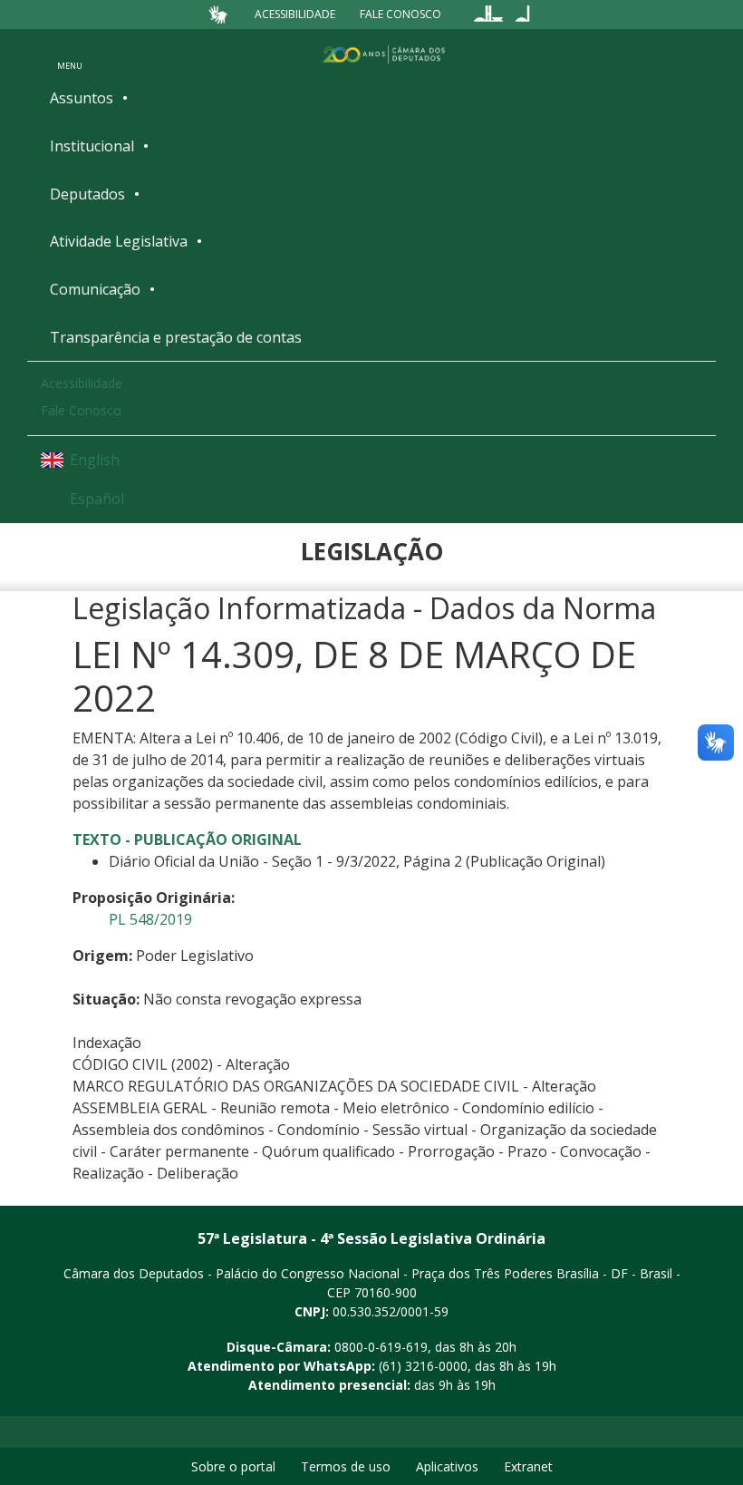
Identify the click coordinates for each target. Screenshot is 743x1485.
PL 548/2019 (150, 919)
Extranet (528, 1466)
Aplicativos (447, 1466)
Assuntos (81, 98)
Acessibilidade (295, 14)
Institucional (92, 146)
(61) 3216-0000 (423, 1365)
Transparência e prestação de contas (176, 337)
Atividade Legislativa (119, 241)
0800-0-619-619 (381, 1346)
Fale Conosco (400, 14)
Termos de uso (346, 1466)
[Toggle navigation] (69, 53)
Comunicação (95, 289)
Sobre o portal (233, 1466)
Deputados (87, 194)
